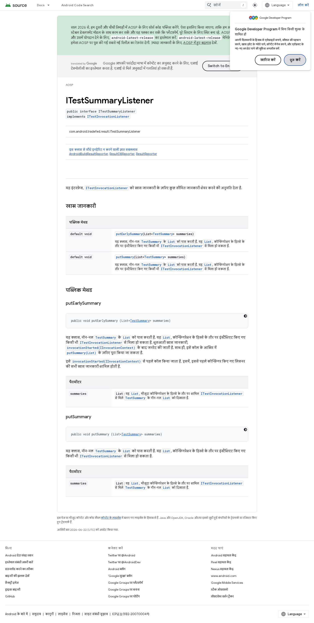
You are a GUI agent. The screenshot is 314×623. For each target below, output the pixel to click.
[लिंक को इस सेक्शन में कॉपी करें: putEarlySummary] (105, 303)
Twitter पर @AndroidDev (124, 562)
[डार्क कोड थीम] (245, 316)
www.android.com (223, 576)
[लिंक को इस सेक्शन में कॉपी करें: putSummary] (95, 417)
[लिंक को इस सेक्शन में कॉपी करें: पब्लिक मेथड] (96, 290)
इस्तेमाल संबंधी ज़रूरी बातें (19, 562)
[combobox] (226, 5)
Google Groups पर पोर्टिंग (124, 596)
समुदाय (36, 614)
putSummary (125, 257)
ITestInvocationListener (108, 116)
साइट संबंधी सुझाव (96, 614)
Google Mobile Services (227, 583)
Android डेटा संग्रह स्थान (19, 555)
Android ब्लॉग (116, 569)
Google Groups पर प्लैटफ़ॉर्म (125, 583)
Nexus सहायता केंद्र (222, 569)
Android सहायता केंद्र (223, 555)
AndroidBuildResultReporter (88, 154)
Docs (41, 5)
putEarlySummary (129, 234)
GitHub (10, 596)
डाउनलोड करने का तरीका (19, 569)
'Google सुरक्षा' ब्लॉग (120, 576)
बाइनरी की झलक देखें (17, 576)
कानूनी (49, 614)
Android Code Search (77, 5)
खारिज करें (268, 60)
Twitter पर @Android (121, 555)
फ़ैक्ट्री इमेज (12, 583)
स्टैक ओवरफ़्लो (219, 589)
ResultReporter (146, 154)
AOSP (69, 85)
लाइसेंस (63, 614)
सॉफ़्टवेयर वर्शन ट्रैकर (222, 596)
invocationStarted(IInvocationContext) (101, 348)
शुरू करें (295, 60)
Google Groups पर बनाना (123, 589)
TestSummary (163, 234)
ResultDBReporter (122, 154)
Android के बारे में (16, 614)
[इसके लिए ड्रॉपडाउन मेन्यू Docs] (50, 5)
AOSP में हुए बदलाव (197, 43)
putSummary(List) (81, 353)
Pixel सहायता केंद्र (221, 562)
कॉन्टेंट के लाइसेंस (111, 518)
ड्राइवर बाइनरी (12, 589)
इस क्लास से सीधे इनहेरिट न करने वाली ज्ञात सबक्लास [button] (113, 152)
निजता (76, 614)
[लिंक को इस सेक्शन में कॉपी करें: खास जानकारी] (100, 206)
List (171, 242)
